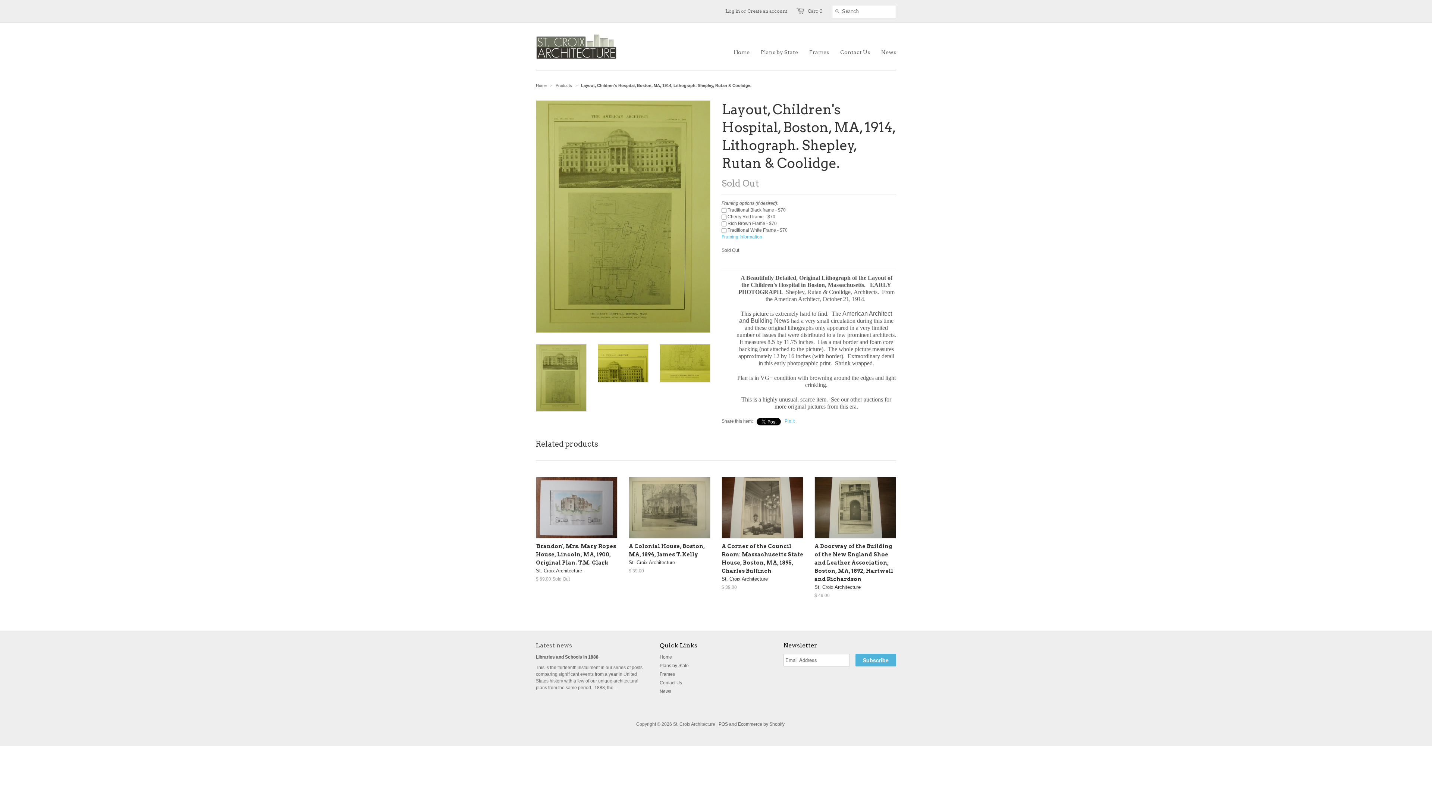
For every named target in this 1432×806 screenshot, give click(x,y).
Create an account (767, 11)
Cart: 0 (815, 11)
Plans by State (674, 665)
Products (564, 85)
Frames (667, 674)
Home (666, 657)
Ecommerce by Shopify (761, 724)
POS (723, 724)
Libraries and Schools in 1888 (567, 657)
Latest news (554, 645)
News (665, 691)
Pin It (790, 421)
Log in (733, 11)
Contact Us (671, 682)
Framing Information (742, 237)
